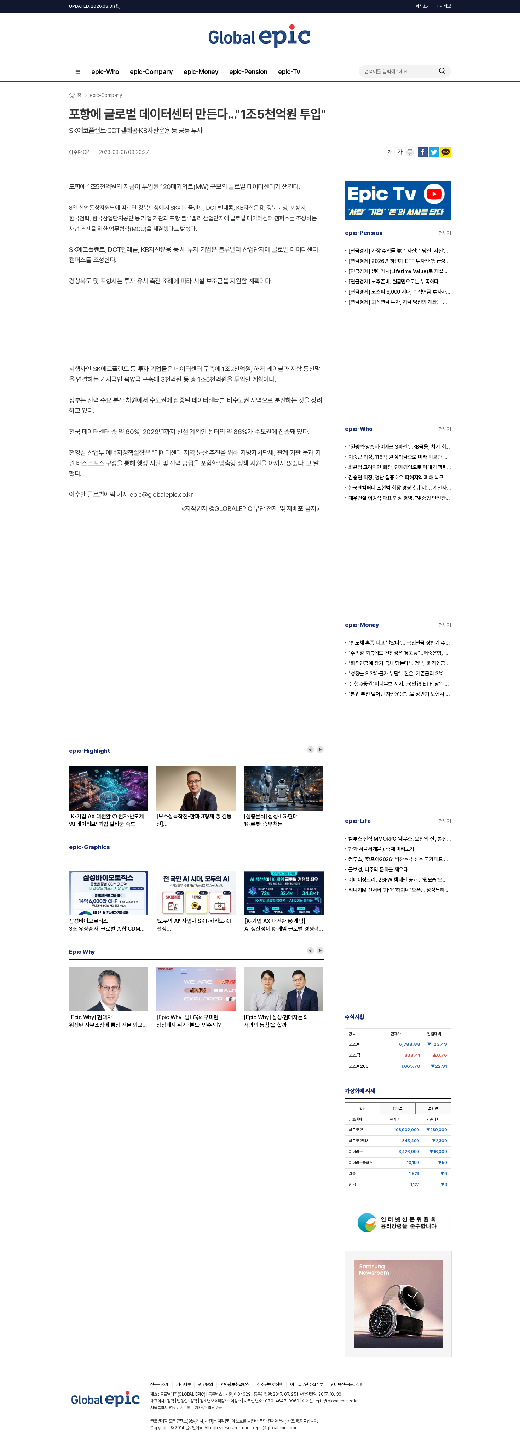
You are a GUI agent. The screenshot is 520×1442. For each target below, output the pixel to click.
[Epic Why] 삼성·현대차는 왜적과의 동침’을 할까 (276, 1021)
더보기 (445, 233)
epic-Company (151, 71)
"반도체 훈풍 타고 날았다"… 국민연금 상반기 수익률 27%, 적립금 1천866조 (399, 643)
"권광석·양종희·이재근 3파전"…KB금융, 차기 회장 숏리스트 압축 (399, 447)
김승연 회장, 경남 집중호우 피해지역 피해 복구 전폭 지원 (399, 477)
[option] (112, 797)
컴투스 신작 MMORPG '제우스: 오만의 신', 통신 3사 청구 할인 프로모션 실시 (399, 839)
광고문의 (205, 1384)
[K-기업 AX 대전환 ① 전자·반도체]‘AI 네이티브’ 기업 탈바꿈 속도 (107, 820)
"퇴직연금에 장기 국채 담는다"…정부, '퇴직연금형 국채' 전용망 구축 (399, 663)
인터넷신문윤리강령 (346, 1384)
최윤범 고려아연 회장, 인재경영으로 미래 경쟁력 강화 (399, 467)
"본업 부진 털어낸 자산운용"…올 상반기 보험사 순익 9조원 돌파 (399, 694)
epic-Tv (289, 71)
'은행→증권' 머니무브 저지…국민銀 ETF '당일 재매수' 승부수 (399, 684)
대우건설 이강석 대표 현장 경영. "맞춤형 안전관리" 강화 (399, 498)
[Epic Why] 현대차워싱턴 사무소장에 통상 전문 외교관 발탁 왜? (108, 1021)
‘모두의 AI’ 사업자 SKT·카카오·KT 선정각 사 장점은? (194, 925)
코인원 (433, 1108)
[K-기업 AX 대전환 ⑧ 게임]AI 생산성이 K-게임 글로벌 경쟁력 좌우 (281, 925)
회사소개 (423, 6)
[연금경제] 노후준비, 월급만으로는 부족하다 (393, 281)
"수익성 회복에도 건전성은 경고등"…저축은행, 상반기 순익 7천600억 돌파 (399, 653)
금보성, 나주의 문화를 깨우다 (378, 869)
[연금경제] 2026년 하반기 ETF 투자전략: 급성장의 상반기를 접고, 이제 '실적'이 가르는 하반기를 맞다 (399, 261)
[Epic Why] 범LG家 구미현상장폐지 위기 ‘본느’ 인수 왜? (188, 1021)
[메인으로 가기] (106, 1407)
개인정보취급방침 (235, 1384)
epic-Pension (248, 71)
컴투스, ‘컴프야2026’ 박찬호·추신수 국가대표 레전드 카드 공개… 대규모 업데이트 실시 (399, 859)
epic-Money (201, 71)
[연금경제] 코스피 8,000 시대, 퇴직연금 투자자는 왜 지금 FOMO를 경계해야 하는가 (399, 292)
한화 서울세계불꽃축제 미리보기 (381, 849)
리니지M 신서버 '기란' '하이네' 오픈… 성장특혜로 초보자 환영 (399, 890)
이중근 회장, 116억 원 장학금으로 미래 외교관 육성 (399, 457)
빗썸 (362, 1108)
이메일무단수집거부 (306, 1384)
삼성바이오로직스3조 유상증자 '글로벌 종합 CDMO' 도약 (107, 925)
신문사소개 (159, 1384)
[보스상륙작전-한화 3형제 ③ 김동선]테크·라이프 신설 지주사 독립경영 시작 (193, 820)
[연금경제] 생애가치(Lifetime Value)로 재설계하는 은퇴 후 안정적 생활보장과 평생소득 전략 (399, 271)
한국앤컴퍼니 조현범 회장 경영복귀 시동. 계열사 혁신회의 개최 (399, 488)
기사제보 (443, 6)
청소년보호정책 (269, 1384)
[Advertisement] (196, 323)
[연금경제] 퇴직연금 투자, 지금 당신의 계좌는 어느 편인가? (399, 302)
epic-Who (105, 71)
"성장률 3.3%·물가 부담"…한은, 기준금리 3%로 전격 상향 (399, 673)
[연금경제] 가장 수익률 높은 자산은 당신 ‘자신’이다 (399, 251)
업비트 (397, 1108)
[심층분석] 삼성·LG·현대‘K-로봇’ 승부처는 (270, 820)
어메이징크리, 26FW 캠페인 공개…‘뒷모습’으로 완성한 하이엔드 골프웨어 (399, 880)
